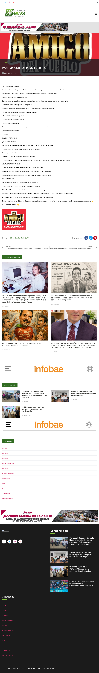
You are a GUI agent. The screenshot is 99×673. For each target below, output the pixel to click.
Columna (5, 62)
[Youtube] (13, 2)
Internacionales (8, 473)
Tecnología (6, 493)
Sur (3, 488)
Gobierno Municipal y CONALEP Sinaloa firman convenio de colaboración (33, 409)
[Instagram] (10, 2)
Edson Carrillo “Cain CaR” (19, 238)
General (5, 468)
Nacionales (6, 478)
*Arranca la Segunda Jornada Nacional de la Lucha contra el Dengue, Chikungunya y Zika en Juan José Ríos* (35, 394)
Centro (4, 448)
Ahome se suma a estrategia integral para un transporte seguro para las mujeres (83, 393)
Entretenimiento (8, 463)
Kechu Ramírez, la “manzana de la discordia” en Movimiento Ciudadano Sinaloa (21, 344)
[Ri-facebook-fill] (2, 2)
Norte (4, 483)
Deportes (5, 458)
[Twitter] (6, 2)
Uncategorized (7, 498)
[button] (96, 14)
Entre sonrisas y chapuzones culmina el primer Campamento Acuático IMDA (81, 583)
